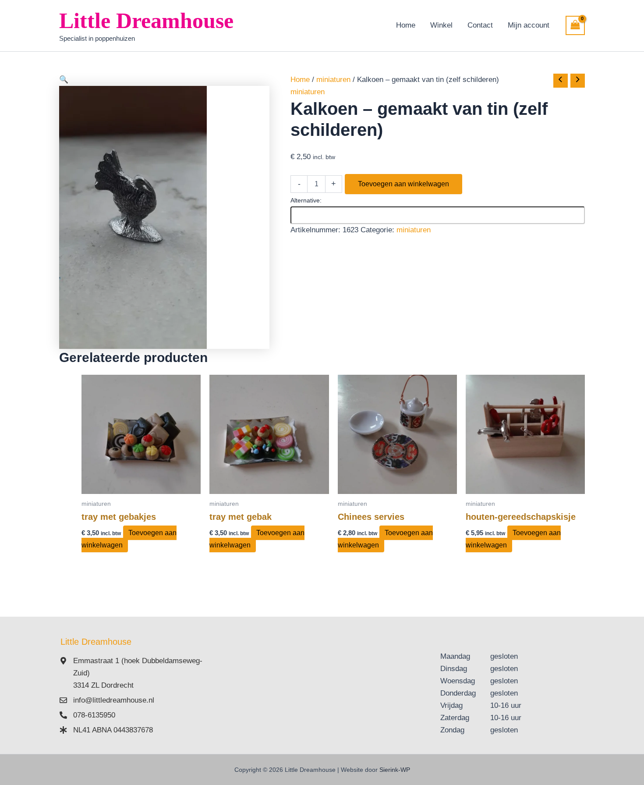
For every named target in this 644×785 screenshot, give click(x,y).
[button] (164, 80)
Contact (480, 25)
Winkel (441, 25)
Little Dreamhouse (146, 20)
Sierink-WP (394, 769)
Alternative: (306, 200)
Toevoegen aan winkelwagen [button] (129, 539)
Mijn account (528, 25)
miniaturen (333, 79)
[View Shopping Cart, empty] (575, 25)
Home (405, 25)
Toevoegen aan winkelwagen (403, 184)
